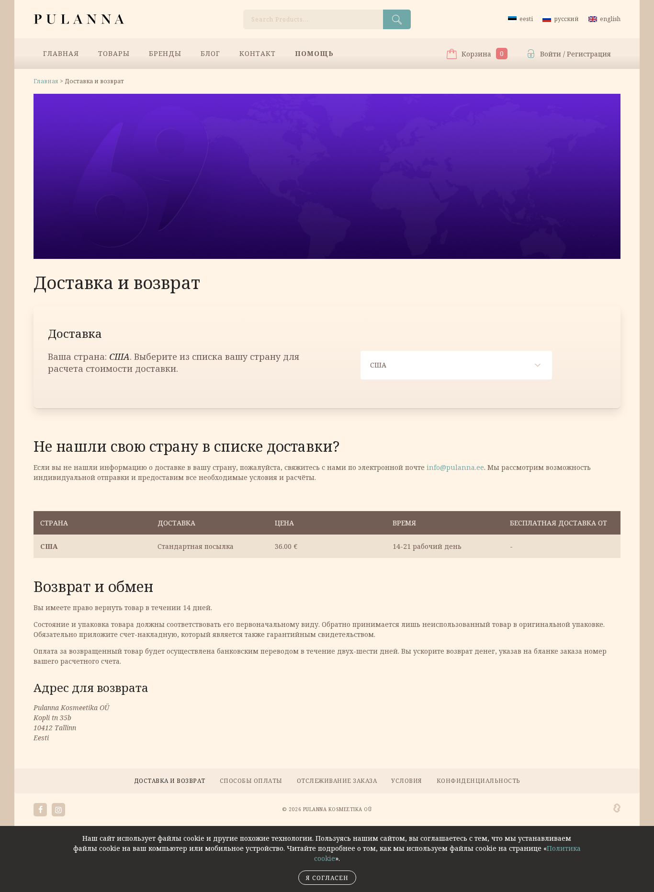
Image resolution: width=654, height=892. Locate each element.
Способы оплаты (251, 781)
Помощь (314, 53)
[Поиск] (397, 19)
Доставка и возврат (169, 781)
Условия (406, 781)
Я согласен (327, 878)
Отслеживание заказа (337, 781)
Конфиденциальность (478, 781)
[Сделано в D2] (616, 808)
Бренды (165, 53)
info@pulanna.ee (455, 467)
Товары (114, 53)
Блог (210, 53)
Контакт (257, 53)
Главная (61, 53)
